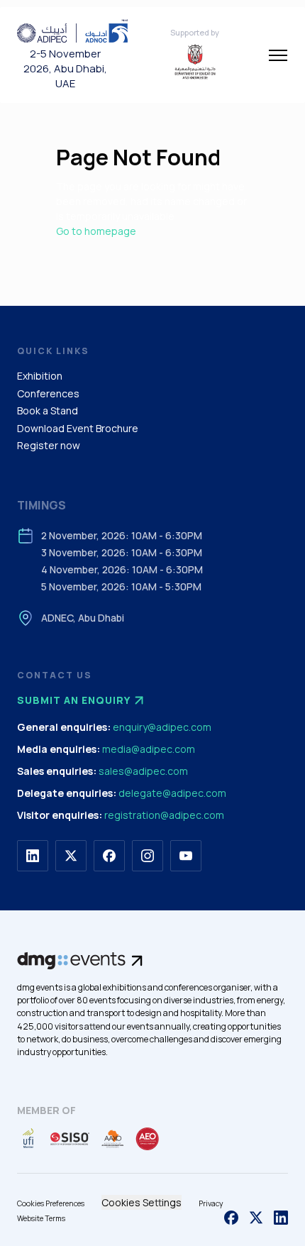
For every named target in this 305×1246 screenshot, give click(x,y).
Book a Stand (47, 410)
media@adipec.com (148, 749)
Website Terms (41, 1218)
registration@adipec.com (164, 815)
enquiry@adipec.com (162, 727)
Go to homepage (96, 231)
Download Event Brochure (77, 428)
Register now (48, 445)
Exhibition (39, 375)
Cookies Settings (141, 1202)
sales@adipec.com (143, 771)
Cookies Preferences (50, 1203)
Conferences (48, 393)
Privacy (211, 1203)
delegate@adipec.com (172, 793)
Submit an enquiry (74, 700)
